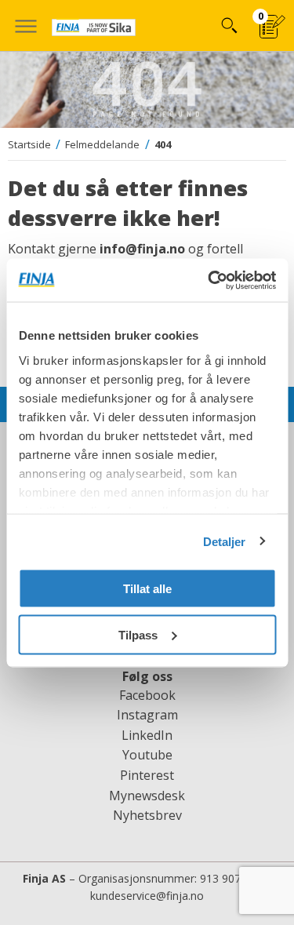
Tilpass (138, 634)
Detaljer (224, 541)
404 (162, 144)
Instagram (147, 714)
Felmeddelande (102, 144)
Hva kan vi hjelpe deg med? (228, 25)
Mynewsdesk (147, 795)
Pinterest (147, 775)
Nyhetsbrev (147, 815)
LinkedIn (147, 735)
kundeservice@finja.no (147, 895)
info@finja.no (142, 248)
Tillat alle (147, 588)
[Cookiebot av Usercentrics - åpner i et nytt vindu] (209, 280)
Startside (29, 144)
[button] (25, 25)
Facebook (147, 695)
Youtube (147, 754)
